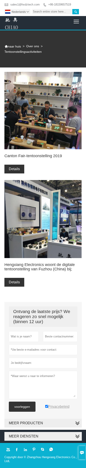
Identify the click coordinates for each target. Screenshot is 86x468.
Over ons (32, 46)
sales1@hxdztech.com (25, 4)
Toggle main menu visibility (76, 21)
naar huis (12, 46)
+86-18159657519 (59, 4)
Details (14, 169)
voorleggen (22, 406)
